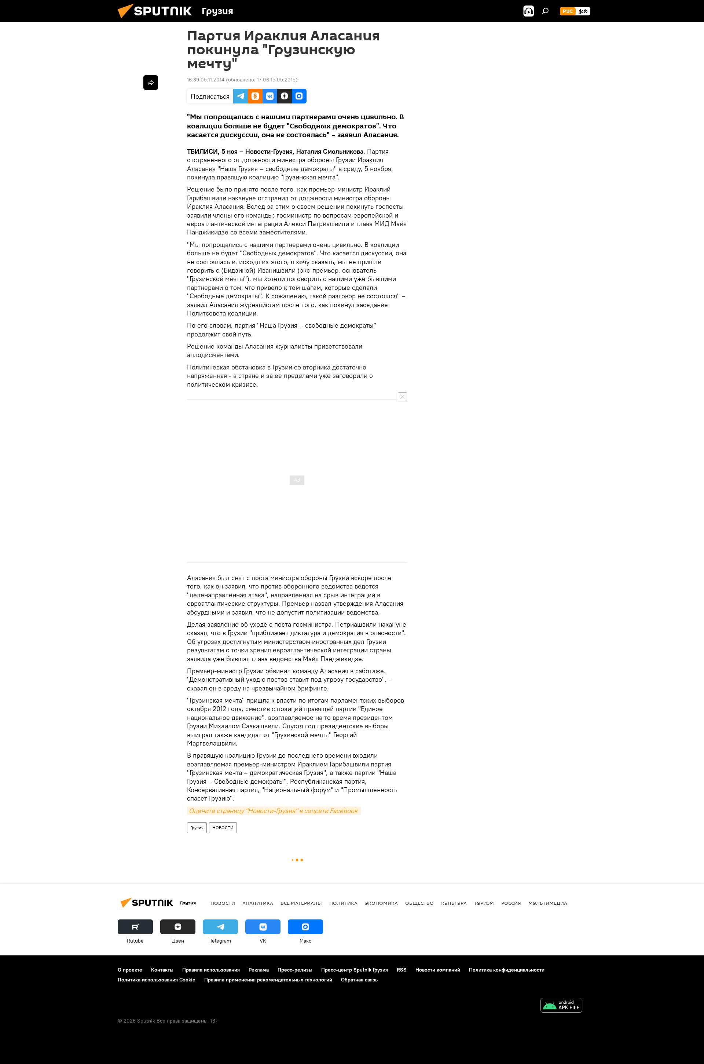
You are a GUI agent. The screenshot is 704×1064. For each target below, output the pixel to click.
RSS (402, 969)
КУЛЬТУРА (454, 903)
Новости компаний (437, 969)
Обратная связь (359, 979)
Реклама (259, 969)
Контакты (162, 969)
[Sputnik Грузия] (158, 20)
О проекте (130, 969)
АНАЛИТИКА (257, 903)
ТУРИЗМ (484, 903)
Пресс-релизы (295, 969)
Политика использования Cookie (156, 979)
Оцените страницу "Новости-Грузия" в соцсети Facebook (274, 810)
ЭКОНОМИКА (381, 903)
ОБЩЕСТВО (419, 903)
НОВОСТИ (223, 827)
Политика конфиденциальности (506, 969)
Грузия (196, 827)
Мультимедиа (547, 903)
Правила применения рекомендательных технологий (268, 979)
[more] (150, 82)
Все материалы (301, 903)
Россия (511, 903)
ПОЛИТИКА (343, 903)
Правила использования (211, 969)
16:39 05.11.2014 (205, 79)
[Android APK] (561, 1006)
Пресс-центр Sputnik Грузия (354, 969)
